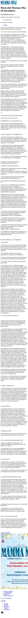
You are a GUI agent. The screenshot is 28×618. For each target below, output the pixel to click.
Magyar (6, 608)
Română (3, 601)
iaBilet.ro (9, 598)
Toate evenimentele (5, 532)
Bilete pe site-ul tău (8, 595)
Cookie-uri (6, 594)
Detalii (5, 25)
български (6, 606)
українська (7, 609)
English (6, 605)
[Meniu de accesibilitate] (2, 612)
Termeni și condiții (8, 591)
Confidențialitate (8, 592)
